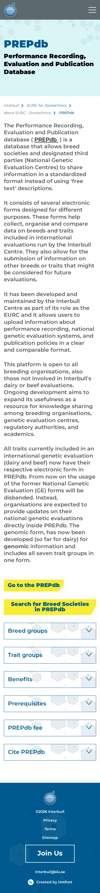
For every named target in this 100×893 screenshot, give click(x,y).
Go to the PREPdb (34, 585)
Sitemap (50, 838)
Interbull (11, 105)
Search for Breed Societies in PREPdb (50, 607)
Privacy (50, 820)
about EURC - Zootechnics (27, 113)
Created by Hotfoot (54, 882)
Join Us (50, 853)
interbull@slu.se (50, 872)
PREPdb (46, 140)
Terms (50, 829)
